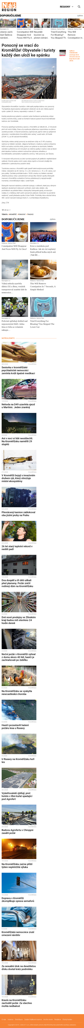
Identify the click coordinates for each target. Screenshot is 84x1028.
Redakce (57, 1019)
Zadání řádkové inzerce (33, 1019)
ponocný (22, 214)
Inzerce (10, 1019)
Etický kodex (67, 1019)
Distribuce (19, 1019)
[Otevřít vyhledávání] (79, 7)
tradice (30, 214)
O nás (4, 1019)
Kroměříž (13, 214)
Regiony (65, 6)
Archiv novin (48, 1019)
